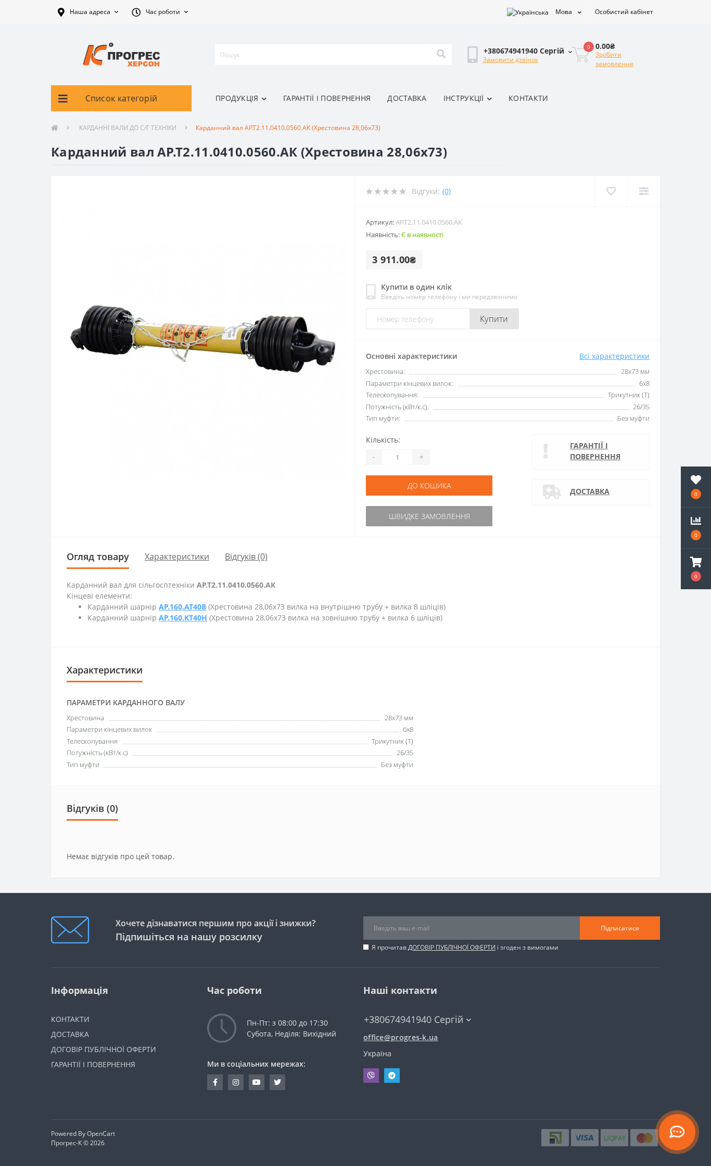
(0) (446, 191)
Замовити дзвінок (510, 59)
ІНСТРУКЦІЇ (463, 98)
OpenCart (101, 1133)
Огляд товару (98, 556)
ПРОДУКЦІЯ (237, 98)
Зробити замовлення (614, 59)
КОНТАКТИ (528, 98)
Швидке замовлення (429, 516)
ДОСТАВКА (406, 98)
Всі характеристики (614, 356)
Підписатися (620, 928)
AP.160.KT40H (183, 618)
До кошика (429, 485)
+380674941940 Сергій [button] (413, 1020)
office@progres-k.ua (400, 1037)
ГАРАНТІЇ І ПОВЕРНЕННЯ (327, 98)
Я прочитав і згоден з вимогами (465, 947)
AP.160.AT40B (182, 607)
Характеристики (177, 556)
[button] (88, 12)
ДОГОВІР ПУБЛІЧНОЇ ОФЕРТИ (452, 947)
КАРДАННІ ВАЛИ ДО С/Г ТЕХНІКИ (127, 127)
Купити (494, 319)
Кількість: (383, 440)
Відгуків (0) (246, 556)
